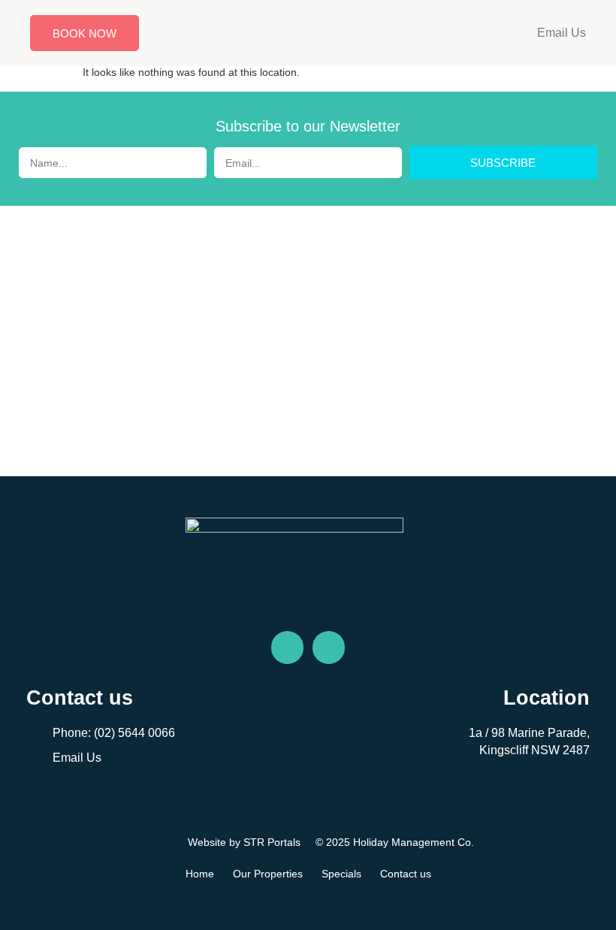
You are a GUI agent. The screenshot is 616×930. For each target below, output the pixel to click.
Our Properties (268, 874)
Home (200, 874)
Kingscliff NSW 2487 (534, 750)
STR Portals (271, 842)
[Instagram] (329, 647)
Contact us (405, 874)
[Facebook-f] (287, 647)
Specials (341, 874)
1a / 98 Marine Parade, (529, 732)
